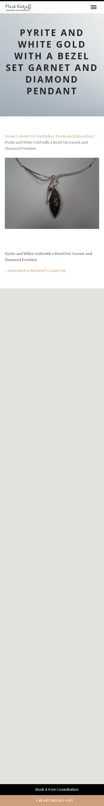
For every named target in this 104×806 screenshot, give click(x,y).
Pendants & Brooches (74, 136)
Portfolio (44, 136)
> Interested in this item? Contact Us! (35, 271)
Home (10, 136)
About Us (26, 136)
